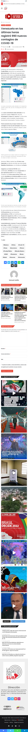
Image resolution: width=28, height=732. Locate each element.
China (13, 245)
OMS (6, 254)
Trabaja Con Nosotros (19, 722)
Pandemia (14, 254)
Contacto (6, 722)
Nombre (3, 348)
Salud (5, 257)
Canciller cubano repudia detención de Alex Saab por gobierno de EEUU (6, 314)
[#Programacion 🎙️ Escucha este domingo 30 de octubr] (14, 526)
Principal (3, 25)
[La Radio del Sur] (6, 8)
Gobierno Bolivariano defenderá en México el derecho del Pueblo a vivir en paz (21, 298)
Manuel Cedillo (6, 46)
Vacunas (12, 257)
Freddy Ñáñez (8, 251)
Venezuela (7, 22)
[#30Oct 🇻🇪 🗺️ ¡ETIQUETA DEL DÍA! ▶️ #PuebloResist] (14, 499)
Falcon (22, 248)
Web (2, 359)
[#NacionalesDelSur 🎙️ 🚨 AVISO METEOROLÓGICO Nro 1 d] (14, 553)
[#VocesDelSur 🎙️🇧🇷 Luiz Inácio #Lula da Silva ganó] (14, 446)
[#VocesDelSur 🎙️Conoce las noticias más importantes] (14, 393)
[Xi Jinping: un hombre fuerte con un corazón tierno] (14, 420)
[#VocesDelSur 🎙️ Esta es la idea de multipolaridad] (14, 606)
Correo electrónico (5, 354)
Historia (11, 722)
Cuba (5, 248)
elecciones (14, 248)
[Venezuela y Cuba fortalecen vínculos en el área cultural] (7, 291)
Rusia (21, 254)
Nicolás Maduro (20, 251)
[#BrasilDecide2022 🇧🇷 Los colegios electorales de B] (14, 473)
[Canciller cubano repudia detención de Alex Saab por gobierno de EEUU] (7, 307)
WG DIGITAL (21, 720)
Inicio (3, 22)
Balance (6, 245)
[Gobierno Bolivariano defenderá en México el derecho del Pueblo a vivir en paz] (21, 291)
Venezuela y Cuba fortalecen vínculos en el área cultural (7, 297)
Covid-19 (21, 245)
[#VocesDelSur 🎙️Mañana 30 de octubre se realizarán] (14, 579)
